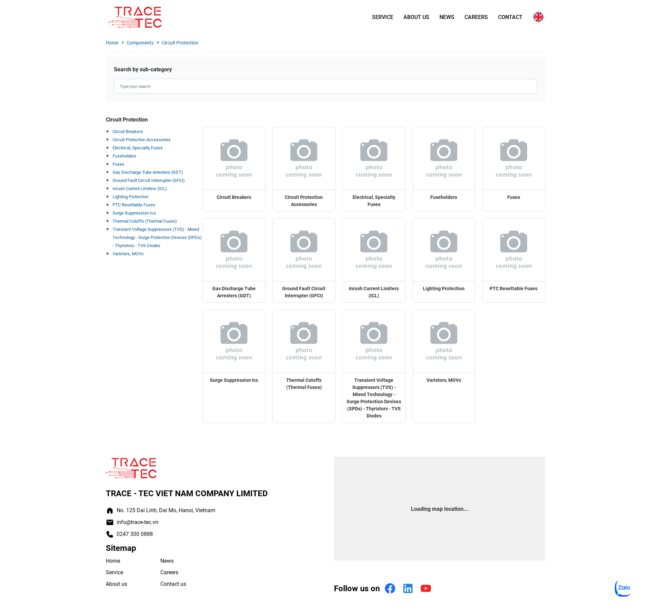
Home (112, 42)
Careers (476, 17)
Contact (510, 17)
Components (140, 42)
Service (382, 17)
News (446, 17)
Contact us (173, 583)
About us (416, 17)
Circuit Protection (180, 42)
